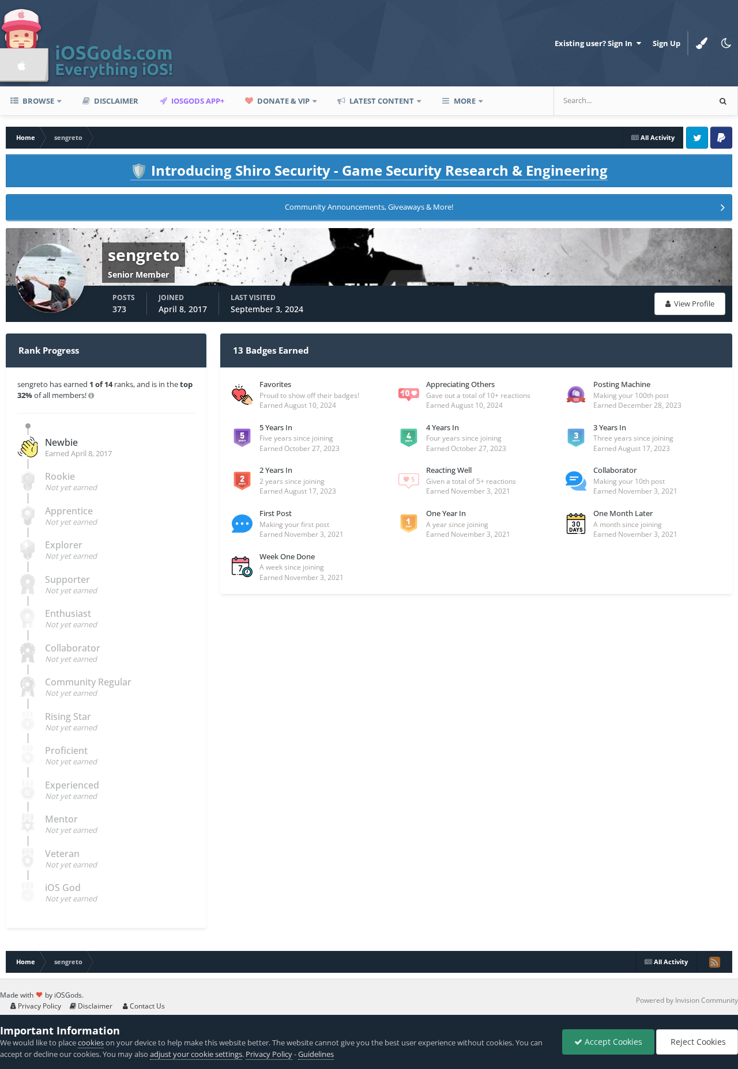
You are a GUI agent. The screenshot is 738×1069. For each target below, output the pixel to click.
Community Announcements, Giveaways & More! (369, 207)
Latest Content (381, 101)
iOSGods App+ (197, 101)
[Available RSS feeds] (714, 962)
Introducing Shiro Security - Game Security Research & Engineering (369, 170)
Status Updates (668, 100)
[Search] (723, 100)
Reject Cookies (697, 1041)
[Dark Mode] (726, 43)
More (464, 101)
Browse (37, 101)
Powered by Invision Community (687, 1000)
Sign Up (666, 43)
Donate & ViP (282, 101)
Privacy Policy (38, 1006)
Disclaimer (115, 101)
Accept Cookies (612, 1041)
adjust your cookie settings (196, 1054)
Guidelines (316, 1054)
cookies (91, 1042)
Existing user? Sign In (595, 43)
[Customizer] (702, 43)
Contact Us (146, 1006)
